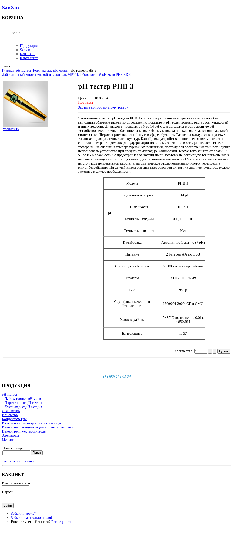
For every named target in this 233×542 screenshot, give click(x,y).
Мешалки (9, 439)
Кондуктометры (14, 419)
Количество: (184, 351)
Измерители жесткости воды (24, 431)
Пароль (7, 492)
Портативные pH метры (22, 403)
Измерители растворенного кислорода (32, 423)
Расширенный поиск (18, 461)
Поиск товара (12, 448)
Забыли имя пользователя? (31, 517)
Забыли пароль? (23, 513)
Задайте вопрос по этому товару (103, 107)
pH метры (23, 70)
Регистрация (61, 522)
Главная (8, 70)
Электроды (10, 435)
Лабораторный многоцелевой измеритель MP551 (40, 74)
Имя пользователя (16, 483)
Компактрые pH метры (50, 70)
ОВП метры (11, 411)
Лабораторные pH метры (22, 398)
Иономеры (10, 415)
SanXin (10, 7)
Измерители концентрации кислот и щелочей (37, 427)
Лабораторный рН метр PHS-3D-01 (105, 74)
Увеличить (11, 129)
